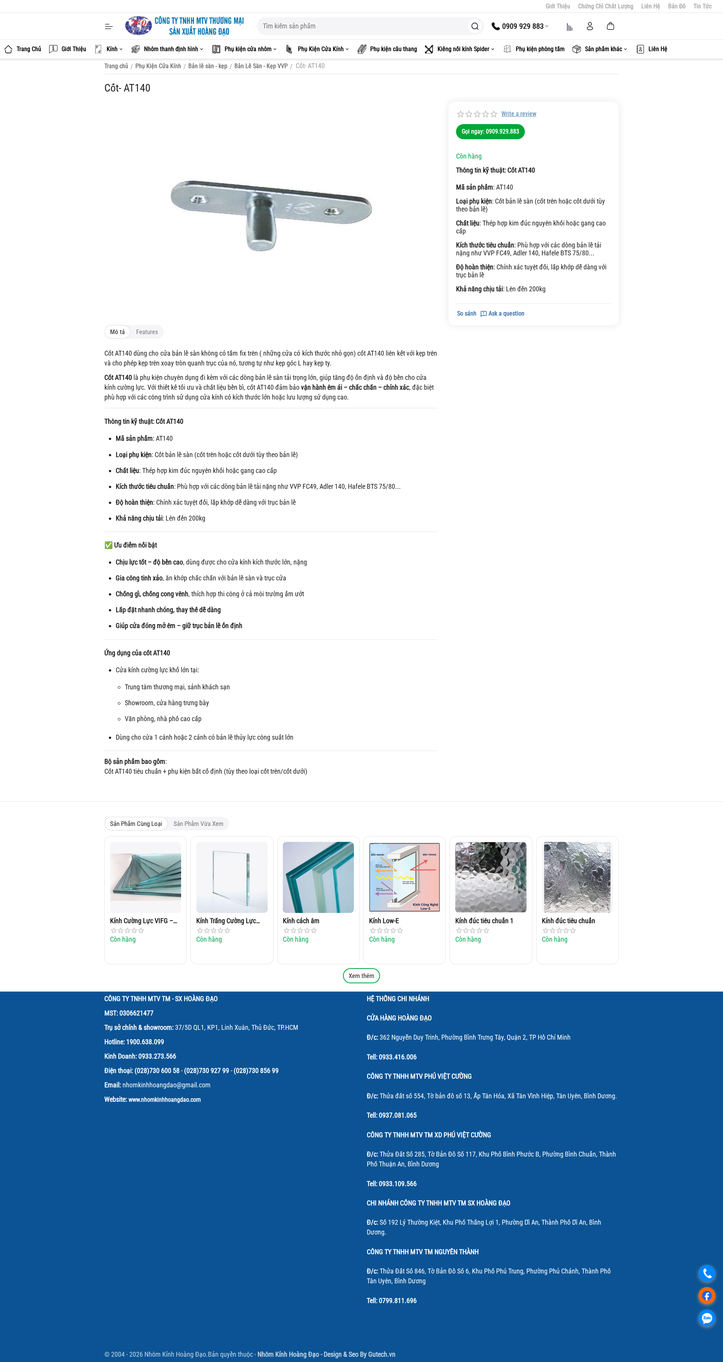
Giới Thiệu (558, 6)
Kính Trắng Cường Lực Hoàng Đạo (226, 921)
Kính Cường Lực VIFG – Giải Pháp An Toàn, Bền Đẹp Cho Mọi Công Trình (142, 921)
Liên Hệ (650, 6)
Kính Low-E (384, 921)
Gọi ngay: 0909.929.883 (490, 132)
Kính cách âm (301, 921)
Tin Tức (703, 6)
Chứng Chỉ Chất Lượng (605, 6)
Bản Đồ (677, 6)
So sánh (466, 313)
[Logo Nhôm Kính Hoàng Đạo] (185, 26)
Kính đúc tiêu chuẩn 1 (484, 921)
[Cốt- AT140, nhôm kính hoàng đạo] (270, 209)
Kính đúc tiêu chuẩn (568, 921)
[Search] (475, 26)
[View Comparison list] (569, 26)
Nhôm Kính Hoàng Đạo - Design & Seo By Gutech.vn (327, 1354)
